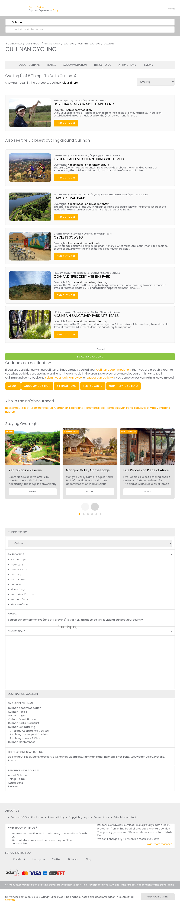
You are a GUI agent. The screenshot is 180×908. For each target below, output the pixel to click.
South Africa (14, 43)
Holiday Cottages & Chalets (30, 734)
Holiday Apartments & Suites (30, 731)
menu (165, 8)
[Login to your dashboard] (150, 8)
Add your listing (158, 896)
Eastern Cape (19, 559)
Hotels (51, 65)
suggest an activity (100, 378)
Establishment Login (125, 817)
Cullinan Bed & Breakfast (23, 723)
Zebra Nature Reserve (25, 470)
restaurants (93, 386)
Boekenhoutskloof (17, 408)
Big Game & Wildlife (95, 100)
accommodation (37, 386)
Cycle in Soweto (68, 237)
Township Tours (103, 233)
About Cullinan (29, 65)
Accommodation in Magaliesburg (88, 282)
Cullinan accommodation (113, 370)
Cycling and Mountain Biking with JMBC (89, 159)
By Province (16, 554)
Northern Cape (19, 599)
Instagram (39, 859)
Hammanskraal (95, 408)
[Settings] (156, 8)
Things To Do (52, 43)
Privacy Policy (56, 817)
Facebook (19, 859)
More (32, 491)
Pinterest (73, 859)
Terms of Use (101, 817)
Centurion (61, 408)
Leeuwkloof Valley (146, 408)
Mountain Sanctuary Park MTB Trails (86, 315)
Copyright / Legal (79, 817)
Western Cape (19, 604)
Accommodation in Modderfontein (89, 204)
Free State (17, 564)
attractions (67, 386)
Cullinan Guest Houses (22, 719)
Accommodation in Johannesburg (88, 165)
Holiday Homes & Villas (26, 738)
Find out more (66, 122)
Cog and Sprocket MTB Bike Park (82, 276)
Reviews (148, 65)
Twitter (56, 859)
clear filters (70, 83)
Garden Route (19, 569)
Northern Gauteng (89, 43)
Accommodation (75, 65)
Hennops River (115, 408)
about (13, 386)
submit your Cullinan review (63, 378)
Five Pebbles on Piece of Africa (146, 470)
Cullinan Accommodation (76, 110)
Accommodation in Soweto (84, 243)
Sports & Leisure (111, 155)
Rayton (10, 412)
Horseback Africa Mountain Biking (84, 104)
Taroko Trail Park (69, 198)
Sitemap (10, 900)
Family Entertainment (114, 194)
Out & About (32, 43)
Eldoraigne (76, 408)
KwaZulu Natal (19, 579)
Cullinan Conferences (21, 742)
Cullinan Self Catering (21, 727)
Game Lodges (17, 715)
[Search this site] (144, 8)
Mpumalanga (18, 589)
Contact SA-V (19, 817)
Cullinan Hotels (17, 712)
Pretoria (164, 408)
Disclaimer (37, 817)
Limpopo (16, 584)
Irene (129, 408)
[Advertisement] (90, 675)
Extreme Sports (63, 100)
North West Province (22, 594)
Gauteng (69, 43)
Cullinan (109, 43)
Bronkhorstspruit (42, 408)
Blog (88, 859)
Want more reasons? (159, 844)
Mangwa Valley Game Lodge (88, 470)
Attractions (127, 65)
